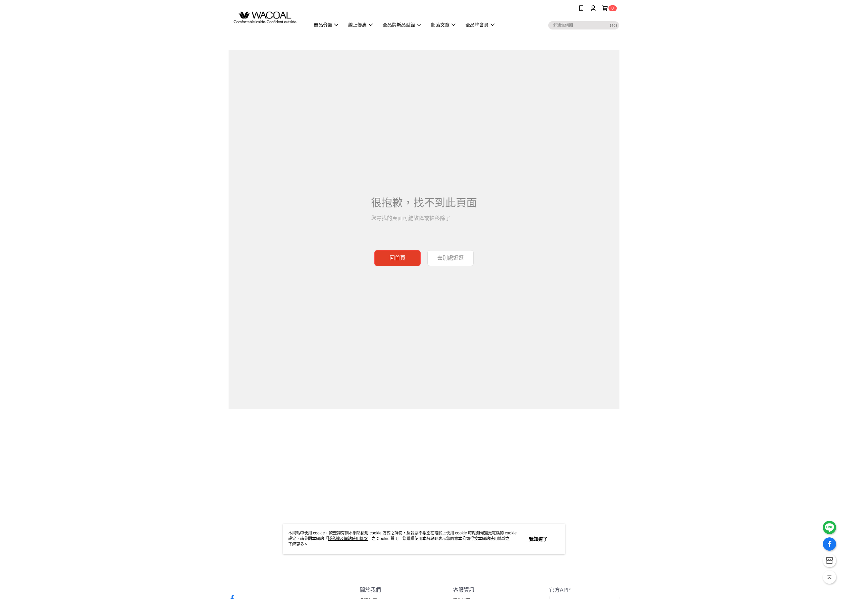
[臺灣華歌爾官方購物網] (265, 17)
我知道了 (538, 539)
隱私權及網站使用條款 (348, 538)
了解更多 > (297, 544)
